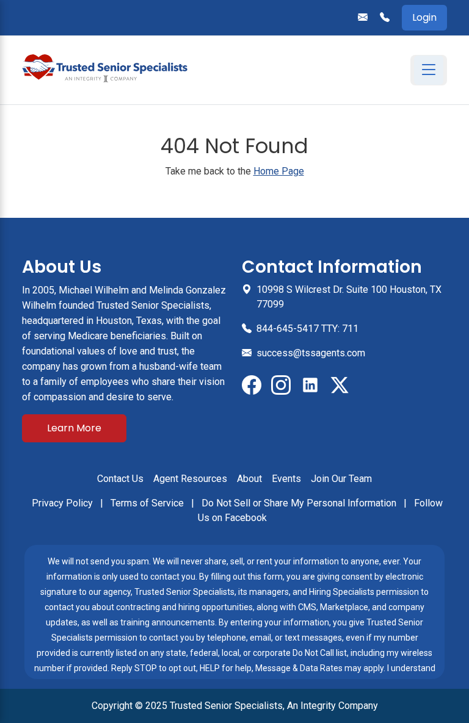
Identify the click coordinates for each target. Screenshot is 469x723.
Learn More (74, 428)
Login (424, 17)
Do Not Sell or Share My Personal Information (300, 503)
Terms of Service (148, 503)
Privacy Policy (63, 503)
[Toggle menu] (428, 70)
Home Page (278, 171)
